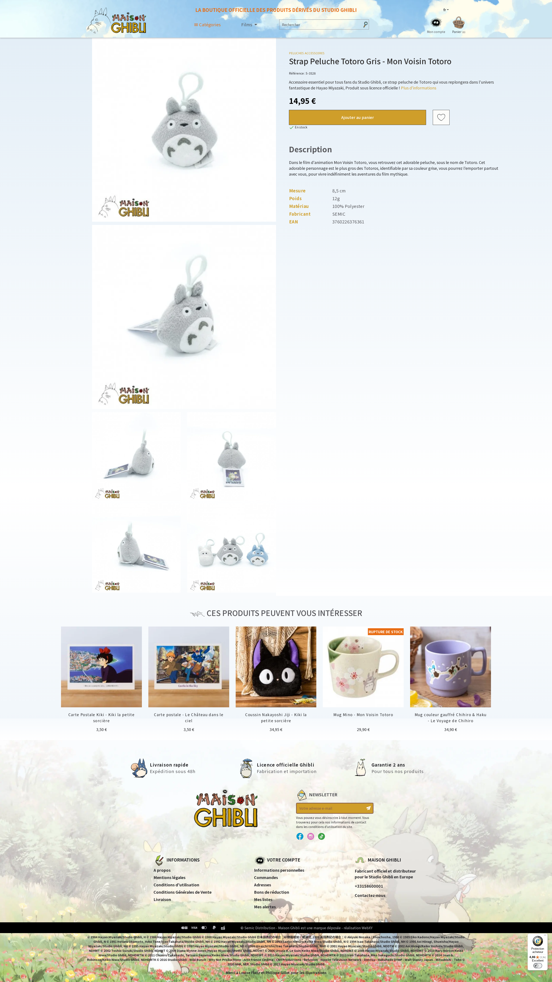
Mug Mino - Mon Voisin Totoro (363, 714)
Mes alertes (265, 906)
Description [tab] (310, 148)
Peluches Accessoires (307, 53)
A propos (162, 870)
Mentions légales (169, 877)
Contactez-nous (370, 895)
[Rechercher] (365, 24)
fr (444, 9)
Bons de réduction (271, 892)
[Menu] (545, 936)
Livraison (162, 899)
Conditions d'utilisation (176, 884)
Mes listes (263, 899)
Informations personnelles (279, 870)
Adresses (262, 884)
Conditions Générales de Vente (183, 892)
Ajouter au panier (357, 117)
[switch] (537, 965)
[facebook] (300, 836)
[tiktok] (321, 836)
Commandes (266, 877)
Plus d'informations (418, 87)
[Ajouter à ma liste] (441, 117)
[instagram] (310, 836)
